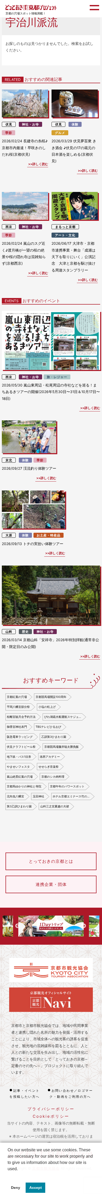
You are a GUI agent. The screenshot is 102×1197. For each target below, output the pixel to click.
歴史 (25, 632)
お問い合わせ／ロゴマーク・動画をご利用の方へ (71, 1093)
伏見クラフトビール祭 (21, 747)
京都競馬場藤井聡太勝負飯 (61, 747)
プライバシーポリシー (51, 1108)
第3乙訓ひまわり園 (19, 806)
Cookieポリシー (51, 1116)
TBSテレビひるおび (48, 727)
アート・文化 (65, 235)
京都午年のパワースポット (67, 786)
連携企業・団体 (51, 884)
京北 (8, 460)
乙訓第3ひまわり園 (53, 737)
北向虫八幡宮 (15, 796)
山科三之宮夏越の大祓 (54, 806)
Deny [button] (15, 1187)
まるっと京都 (65, 227)
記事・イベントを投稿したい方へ (24, 1093)
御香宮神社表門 (17, 727)
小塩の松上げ (47, 707)
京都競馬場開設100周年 (51, 697)
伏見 (8, 124)
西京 (8, 227)
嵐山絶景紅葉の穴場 (20, 776)
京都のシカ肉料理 (52, 776)
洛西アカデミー (50, 757)
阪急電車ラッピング (20, 737)
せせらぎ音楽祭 (48, 767)
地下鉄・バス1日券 (19, 757)
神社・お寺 (30, 124)
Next (83, 926)
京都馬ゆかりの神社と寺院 (24, 786)
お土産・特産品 (48, 535)
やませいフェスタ (18, 767)
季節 (8, 133)
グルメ (60, 133)
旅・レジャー (57, 377)
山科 (8, 632)
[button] (8, 1175)
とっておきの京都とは (51, 861)
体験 (75, 124)
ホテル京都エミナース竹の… (71, 796)
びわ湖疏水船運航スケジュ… (62, 717)
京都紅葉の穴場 (17, 697)
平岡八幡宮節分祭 (18, 707)
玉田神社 (38, 796)
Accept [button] (35, 1187)
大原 (8, 535)
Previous (17, 926)
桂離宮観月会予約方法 (21, 717)
